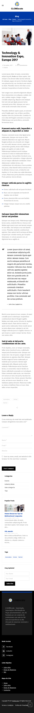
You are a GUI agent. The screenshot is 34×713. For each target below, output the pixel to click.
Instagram (9, 655)
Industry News (9, 484)
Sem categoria (10, 487)
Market (5, 403)
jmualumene (23, 65)
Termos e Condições (7, 705)
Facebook (9, 647)
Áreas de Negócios (10, 670)
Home (6, 683)
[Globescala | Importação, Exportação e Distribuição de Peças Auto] (17, 5)
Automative (6, 399)
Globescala (15, 701)
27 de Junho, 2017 (7, 65)
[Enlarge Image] (17, 36)
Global (15, 399)
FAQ (5, 672)
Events (6, 67)
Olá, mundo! (9, 531)
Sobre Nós (7, 667)
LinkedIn (9, 651)
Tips (6, 491)
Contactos (7, 690)
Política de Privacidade (21, 705)
